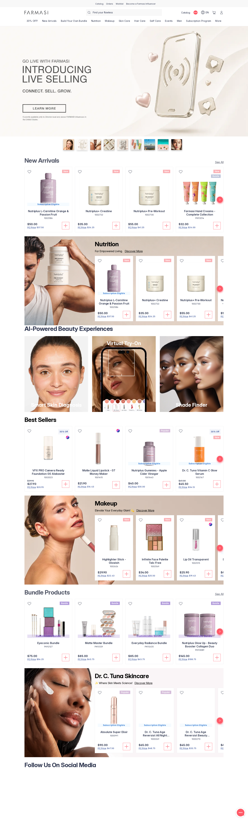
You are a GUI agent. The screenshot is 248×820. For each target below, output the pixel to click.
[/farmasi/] (36, 12)
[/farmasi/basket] (214, 12)
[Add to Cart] (65, 225)
